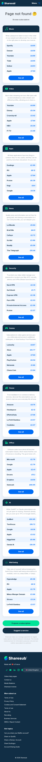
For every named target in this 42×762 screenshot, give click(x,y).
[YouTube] (10, 670)
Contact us (7, 680)
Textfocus (11, 524)
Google (10, 191)
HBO (8, 126)
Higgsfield (11, 540)
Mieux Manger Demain (16, 594)
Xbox (9, 350)
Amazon (10, 405)
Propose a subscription (21, 623)
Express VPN (12, 295)
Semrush (10, 485)
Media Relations (9, 683)
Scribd (9, 240)
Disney (9, 110)
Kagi (8, 186)
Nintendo (10, 365)
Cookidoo (10, 425)
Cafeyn (10, 235)
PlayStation (11, 360)
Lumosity (10, 345)
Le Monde (11, 225)
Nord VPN (11, 285)
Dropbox (10, 480)
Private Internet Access (16, 305)
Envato (10, 475)
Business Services (10, 718)
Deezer (10, 51)
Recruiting (7, 715)
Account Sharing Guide (12, 747)
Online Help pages (10, 676)
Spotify (10, 46)
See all (21, 78)
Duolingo (10, 165)
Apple (9, 71)
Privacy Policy (9, 701)
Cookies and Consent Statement (15, 705)
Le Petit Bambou (13, 420)
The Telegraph (13, 250)
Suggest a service (21, 631)
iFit (8, 170)
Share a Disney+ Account (12, 740)
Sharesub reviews (10, 687)
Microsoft (11, 459)
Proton (9, 180)
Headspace (11, 410)
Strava (9, 599)
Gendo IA (10, 545)
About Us (7, 711)
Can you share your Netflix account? (16, 733)
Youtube (10, 56)
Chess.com (11, 370)
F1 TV (9, 131)
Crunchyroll (11, 116)
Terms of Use (8, 698)
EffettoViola (12, 415)
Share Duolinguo (9, 743)
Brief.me (10, 230)
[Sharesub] (9, 3)
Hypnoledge (12, 579)
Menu (34, 3)
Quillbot (10, 519)
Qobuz (9, 66)
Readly (9, 245)
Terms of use (8, 708)
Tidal (9, 61)
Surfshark (11, 290)
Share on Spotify (10, 736)
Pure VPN (10, 300)
